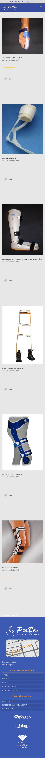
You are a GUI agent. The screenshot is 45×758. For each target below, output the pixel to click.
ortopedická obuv (9, 687)
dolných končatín (8, 60)
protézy (5, 679)
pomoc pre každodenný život (14, 705)
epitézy (5, 683)
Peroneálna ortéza (9, 158)
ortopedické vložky (10, 690)
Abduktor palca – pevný (12, 58)
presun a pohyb (8, 701)
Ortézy (18, 60)
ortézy (5, 675)
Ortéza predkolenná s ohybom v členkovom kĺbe (22, 259)
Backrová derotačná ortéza (13, 368)
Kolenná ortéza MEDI (10, 567)
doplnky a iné (8, 709)
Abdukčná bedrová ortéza (12, 474)
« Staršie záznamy (9, 615)
